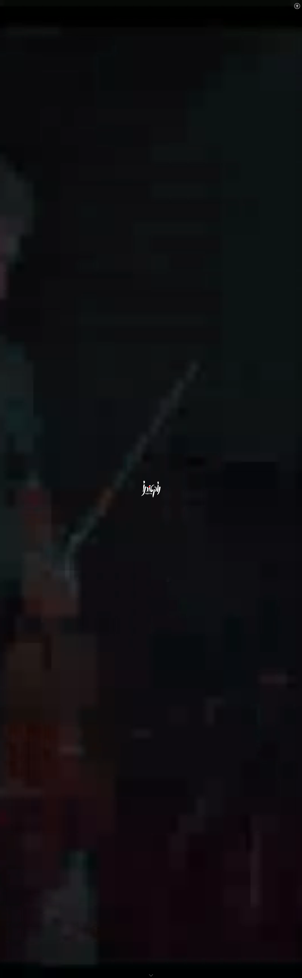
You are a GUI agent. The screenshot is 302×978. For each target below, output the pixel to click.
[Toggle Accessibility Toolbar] (297, 6)
